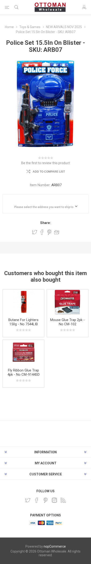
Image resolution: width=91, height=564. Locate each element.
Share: (45, 223)
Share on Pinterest (49, 232)
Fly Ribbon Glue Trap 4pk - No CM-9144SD (23, 372)
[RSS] (63, 500)
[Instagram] (54, 500)
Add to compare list (49, 171)
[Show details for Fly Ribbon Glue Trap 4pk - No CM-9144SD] (23, 352)
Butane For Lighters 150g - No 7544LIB (23, 322)
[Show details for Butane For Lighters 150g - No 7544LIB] (23, 302)
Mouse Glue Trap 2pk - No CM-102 (67, 322)
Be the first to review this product (45, 163)
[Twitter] (28, 500)
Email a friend (56, 232)
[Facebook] (36, 500)
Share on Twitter (34, 232)
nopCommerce (55, 546)
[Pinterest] (45, 500)
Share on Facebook (42, 232)
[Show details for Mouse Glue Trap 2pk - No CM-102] (67, 302)
